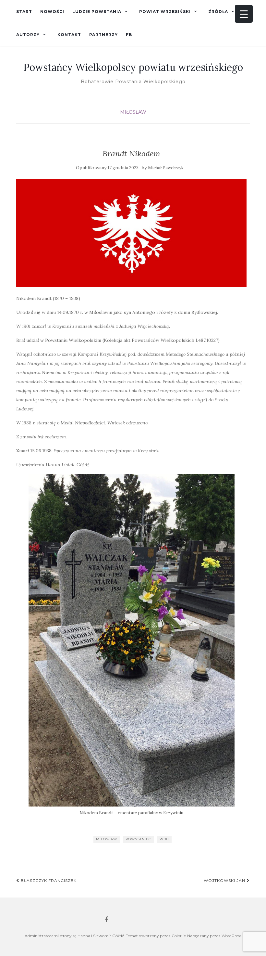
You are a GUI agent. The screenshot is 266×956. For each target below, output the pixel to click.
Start (24, 11)
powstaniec (138, 839)
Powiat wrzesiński (165, 11)
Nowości (52, 11)
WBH (164, 839)
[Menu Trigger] (244, 14)
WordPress (231, 935)
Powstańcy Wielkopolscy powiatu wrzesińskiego (133, 67)
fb (129, 34)
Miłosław (133, 112)
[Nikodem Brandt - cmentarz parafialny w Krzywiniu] (132, 640)
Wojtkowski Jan (225, 880)
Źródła (218, 11)
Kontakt (69, 34)
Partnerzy (103, 34)
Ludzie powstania (96, 11)
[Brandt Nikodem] (131, 233)
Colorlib (179, 935)
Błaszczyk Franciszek (48, 880)
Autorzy (28, 34)
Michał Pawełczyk (166, 168)
